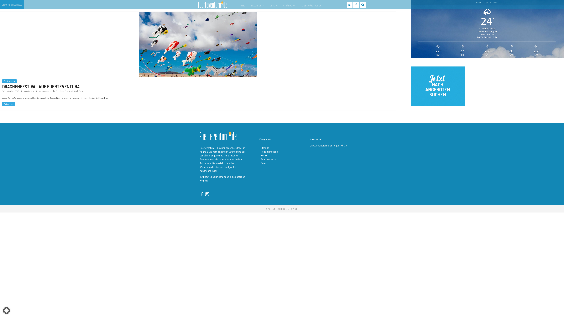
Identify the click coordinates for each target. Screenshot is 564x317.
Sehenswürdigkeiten (311, 5)
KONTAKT (294, 209)
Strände (287, 5)
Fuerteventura (9, 81)
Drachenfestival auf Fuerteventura (41, 86)
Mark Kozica (29, 91)
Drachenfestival (71, 91)
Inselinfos (256, 5)
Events (81, 91)
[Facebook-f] (356, 5)
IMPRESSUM (271, 209)
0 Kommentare (44, 91)
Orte (272, 5)
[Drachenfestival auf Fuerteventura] (198, 13)
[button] (6, 310)
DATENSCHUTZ (283, 209)
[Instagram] (349, 5)
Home (242, 5)
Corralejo (60, 91)
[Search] (363, 5)
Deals (263, 163)
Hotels (264, 155)
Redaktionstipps (269, 151)
